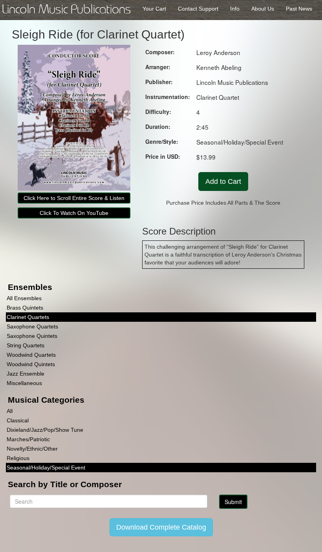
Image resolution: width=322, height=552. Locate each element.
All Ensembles (24, 298)
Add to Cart (223, 181)
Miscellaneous (24, 383)
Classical (18, 420)
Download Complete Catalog (161, 527)
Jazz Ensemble (25, 373)
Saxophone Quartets (32, 326)
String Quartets (25, 345)
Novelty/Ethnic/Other (32, 449)
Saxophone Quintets (32, 336)
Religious (18, 458)
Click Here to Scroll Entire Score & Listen (74, 198)
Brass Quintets (25, 307)
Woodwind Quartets (31, 355)
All (10, 411)
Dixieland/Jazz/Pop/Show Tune (45, 430)
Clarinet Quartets (28, 317)
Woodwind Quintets (31, 364)
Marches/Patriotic (28, 439)
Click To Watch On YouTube (74, 213)
